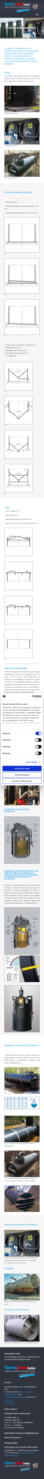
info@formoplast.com (12, 1455)
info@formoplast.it (11, 1394)
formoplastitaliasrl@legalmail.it (15, 1397)
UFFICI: (7, 1383)
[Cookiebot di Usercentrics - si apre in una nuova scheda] (32, 696)
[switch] (38, 740)
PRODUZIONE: (11, 1443)
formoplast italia (12, 1354)
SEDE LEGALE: (10, 1409)
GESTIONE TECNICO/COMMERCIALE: (21, 1433)
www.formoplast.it (26, 1392)
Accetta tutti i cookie (22, 768)
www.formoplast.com (27, 1453)
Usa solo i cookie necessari (22, 781)
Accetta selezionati (22, 775)
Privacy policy (9, 1404)
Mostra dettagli (31, 762)
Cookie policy (9, 1401)
